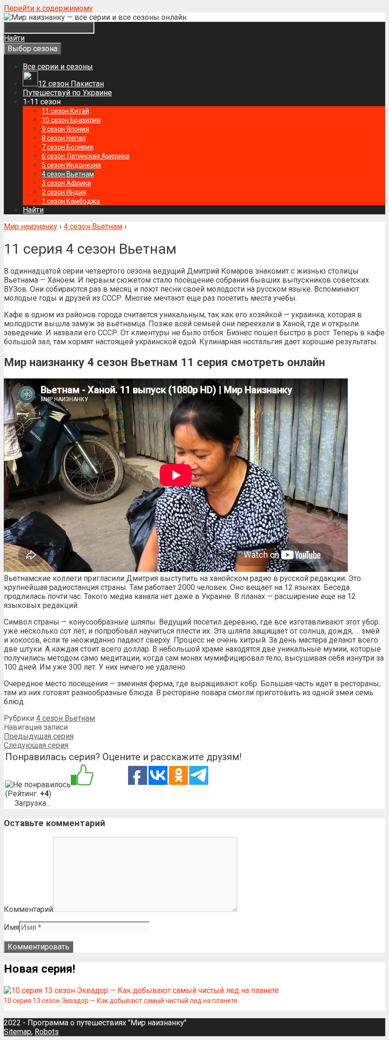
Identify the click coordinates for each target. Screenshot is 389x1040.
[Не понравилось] (38, 784)
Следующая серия (36, 745)
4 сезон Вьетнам (65, 718)
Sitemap (17, 1031)
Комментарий (28, 909)
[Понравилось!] (82, 775)
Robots (47, 1031)
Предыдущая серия (39, 736)
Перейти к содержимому (48, 8)
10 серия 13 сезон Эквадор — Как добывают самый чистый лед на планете (121, 1000)
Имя (11, 927)
